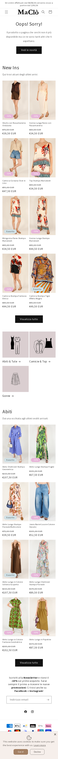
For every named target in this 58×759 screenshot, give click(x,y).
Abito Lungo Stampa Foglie (41, 467)
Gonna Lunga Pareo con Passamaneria (40, 124)
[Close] (55, 734)
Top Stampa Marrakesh (40, 180)
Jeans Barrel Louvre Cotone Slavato (42, 525)
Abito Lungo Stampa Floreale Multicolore (11, 525)
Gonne (6, 396)
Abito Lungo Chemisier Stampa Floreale (39, 583)
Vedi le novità (29, 49)
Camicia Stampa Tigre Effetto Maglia (39, 297)
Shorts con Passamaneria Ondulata (14, 124)
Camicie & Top (38, 361)
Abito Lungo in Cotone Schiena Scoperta (12, 583)
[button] (6, 12)
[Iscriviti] (47, 700)
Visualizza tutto (29, 319)
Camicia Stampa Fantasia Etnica (14, 297)
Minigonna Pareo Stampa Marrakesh (14, 239)
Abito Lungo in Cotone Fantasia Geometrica (12, 640)
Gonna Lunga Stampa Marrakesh (39, 239)
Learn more (40, 745)
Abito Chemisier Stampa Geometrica (13, 468)
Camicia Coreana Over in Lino (14, 181)
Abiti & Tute (9, 361)
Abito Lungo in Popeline (40, 639)
